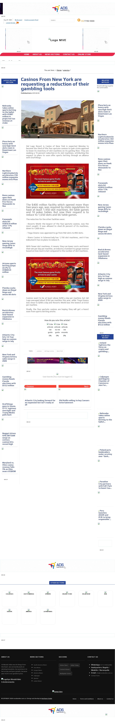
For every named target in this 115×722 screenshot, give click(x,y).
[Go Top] (109, 702)
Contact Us (68, 54)
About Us (37, 54)
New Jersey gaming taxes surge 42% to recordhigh (8, 244)
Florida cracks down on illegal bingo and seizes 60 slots (9, 291)
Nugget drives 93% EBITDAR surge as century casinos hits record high (9, 438)
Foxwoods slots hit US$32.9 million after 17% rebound (9, 223)
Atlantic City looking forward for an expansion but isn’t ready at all (40, 402)
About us (100, 699)
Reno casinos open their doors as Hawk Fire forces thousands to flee (9, 200)
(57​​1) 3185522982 (106, 665)
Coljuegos (37, 675)
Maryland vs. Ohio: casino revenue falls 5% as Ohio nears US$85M (9, 467)
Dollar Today (75, 665)
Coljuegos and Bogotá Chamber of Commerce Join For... (104, 381)
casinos (39, 351)
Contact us (110, 699)
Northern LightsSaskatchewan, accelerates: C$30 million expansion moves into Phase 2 (12, 175)
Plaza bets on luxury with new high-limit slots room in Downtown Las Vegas (9, 146)
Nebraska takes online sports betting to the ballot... (105, 417)
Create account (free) (31, 20)
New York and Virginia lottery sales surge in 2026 (9, 357)
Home (26, 54)
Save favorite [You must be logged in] (57, 377)
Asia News (37, 667)
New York (60, 351)
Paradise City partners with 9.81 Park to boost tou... (105, 484)
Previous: (30, 386)
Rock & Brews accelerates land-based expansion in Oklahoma (8, 314)
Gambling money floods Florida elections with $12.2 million (9, 381)
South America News (40, 665)
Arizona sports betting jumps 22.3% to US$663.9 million (9, 267)
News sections (52, 54)
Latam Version (11, 22)
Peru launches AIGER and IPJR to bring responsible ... (105, 515)
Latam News (38, 681)
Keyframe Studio (47, 698)
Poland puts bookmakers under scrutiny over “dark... (105, 453)
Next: (86, 386)
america (66, 70)
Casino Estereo (65, 669)
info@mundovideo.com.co (104, 673)
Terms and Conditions (87, 699)
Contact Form (95, 675)
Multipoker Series (65, 673)
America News (38, 673)
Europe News (38, 670)
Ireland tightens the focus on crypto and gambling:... (104, 347)
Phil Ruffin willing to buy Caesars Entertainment (74, 401)
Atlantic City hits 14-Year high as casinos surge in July (9, 338)
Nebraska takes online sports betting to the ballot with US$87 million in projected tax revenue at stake (9, 114)
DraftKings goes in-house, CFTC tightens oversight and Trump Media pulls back (9, 409)
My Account (18, 20)
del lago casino (49, 351)
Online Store (84, 54)
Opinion (36, 678)
